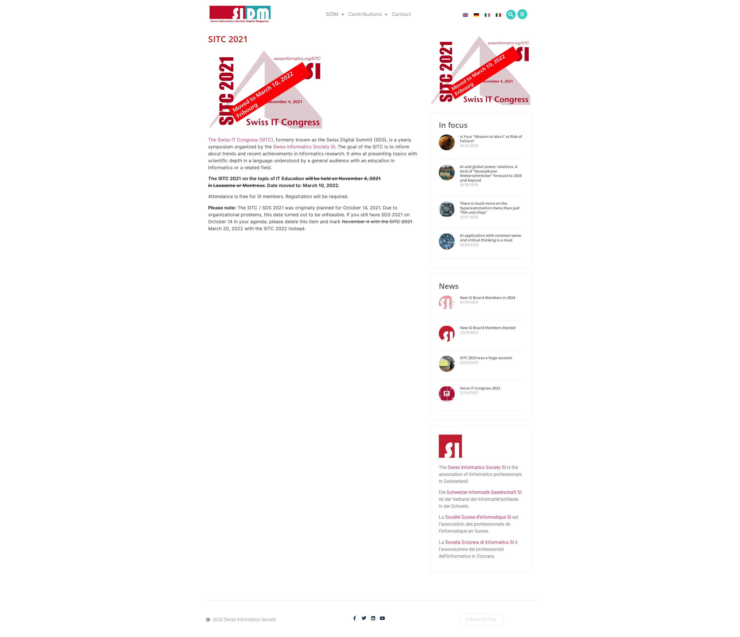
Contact (401, 14)
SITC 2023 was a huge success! (486, 357)
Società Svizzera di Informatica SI (479, 542)
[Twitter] (364, 618)
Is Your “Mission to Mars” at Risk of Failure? (491, 139)
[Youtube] (382, 618)
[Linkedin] (373, 618)
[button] (511, 14)
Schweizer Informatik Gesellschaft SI (484, 492)
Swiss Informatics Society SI (304, 146)
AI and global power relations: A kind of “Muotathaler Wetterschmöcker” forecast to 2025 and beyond (491, 173)
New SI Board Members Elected (487, 327)
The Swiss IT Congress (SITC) (240, 140)
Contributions (365, 14)
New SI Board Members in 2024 (487, 297)
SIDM (332, 14)
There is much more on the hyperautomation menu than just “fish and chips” (489, 208)
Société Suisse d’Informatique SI (478, 517)
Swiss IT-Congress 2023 (480, 388)
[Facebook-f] (354, 618)
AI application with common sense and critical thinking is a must (490, 238)
